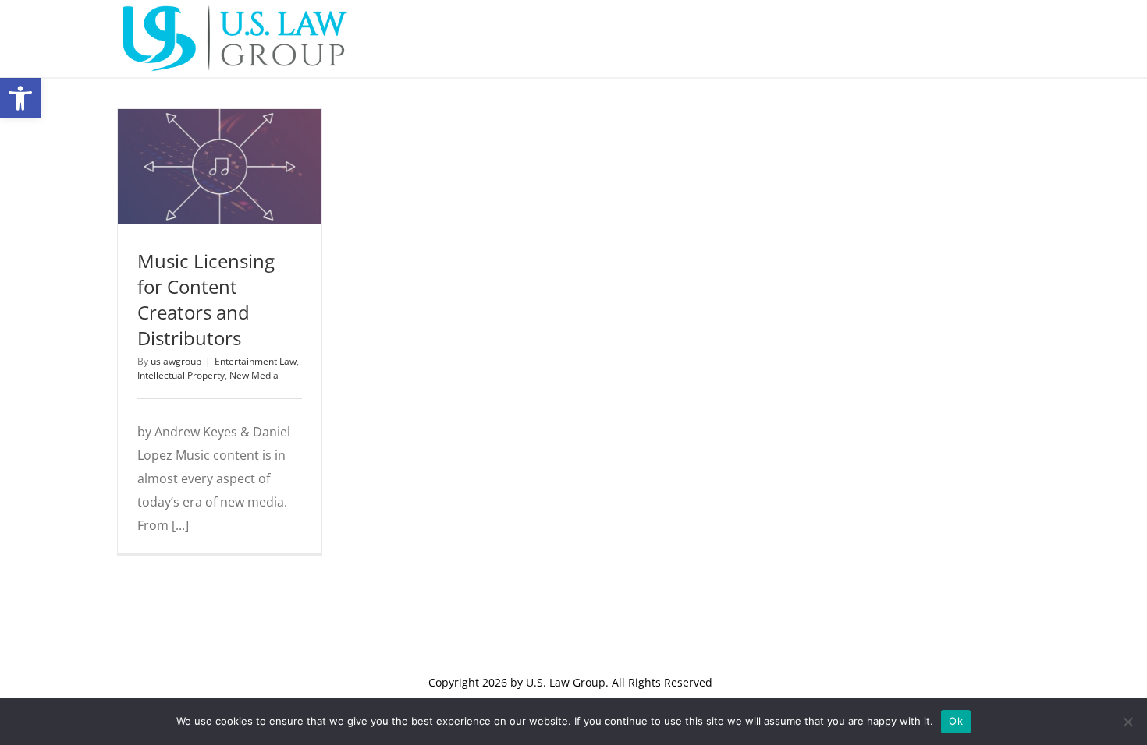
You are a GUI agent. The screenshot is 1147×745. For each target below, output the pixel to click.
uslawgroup (176, 361)
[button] (20, 98)
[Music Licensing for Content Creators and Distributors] (219, 166)
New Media (240, 209)
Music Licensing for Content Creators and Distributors (206, 299)
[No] (1127, 721)
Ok (956, 721)
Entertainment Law (193, 191)
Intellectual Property (181, 375)
